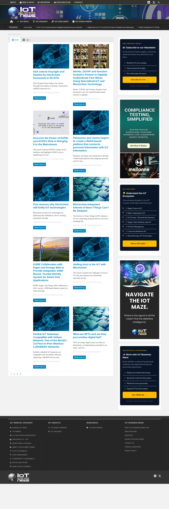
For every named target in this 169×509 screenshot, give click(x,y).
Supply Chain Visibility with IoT (138, 222)
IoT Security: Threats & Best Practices (140, 217)
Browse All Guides (140, 243)
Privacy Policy (131, 451)
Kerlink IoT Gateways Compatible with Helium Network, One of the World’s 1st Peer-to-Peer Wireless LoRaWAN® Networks (50, 340)
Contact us (129, 443)
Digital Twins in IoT (134, 208)
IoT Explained (61, 22)
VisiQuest (50, 485)
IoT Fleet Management (135, 227)
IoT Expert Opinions (59, 427)
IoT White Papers (83, 22)
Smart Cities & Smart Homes (23, 447)
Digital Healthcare (20, 462)
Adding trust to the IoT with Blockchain (89, 266)
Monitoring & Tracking (21, 443)
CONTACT (78, 2)
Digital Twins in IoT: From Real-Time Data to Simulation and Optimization (95, 27)
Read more (38, 98)
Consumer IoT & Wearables (23, 458)
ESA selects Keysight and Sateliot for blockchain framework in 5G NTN (48, 74)
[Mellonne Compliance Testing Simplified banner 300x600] (139, 139)
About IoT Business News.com (137, 427)
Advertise (129, 435)
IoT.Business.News (53, 93)
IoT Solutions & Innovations (24, 435)
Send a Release (131, 431)
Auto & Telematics (19, 451)
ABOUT (13, 2)
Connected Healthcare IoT (136, 231)
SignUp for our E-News (134, 439)
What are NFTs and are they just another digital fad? (89, 336)
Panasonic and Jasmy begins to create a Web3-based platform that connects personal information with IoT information (91, 144)
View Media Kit (139, 395)
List (27, 40)
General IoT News (19, 427)
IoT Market (16, 431)
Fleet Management (20, 455)
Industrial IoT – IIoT (20, 439)
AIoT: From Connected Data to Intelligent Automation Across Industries (44, 27)
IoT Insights (42, 22)
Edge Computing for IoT (135, 213)
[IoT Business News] (22, 12)
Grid (16, 40)
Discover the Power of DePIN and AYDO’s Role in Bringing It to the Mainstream (50, 141)
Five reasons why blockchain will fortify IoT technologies (51, 206)
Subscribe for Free (140, 80)
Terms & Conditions (133, 447)
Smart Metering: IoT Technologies (139, 236)
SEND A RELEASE (63, 2)
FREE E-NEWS (28, 2)
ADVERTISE (45, 2)
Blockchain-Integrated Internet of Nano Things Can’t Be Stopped (91, 207)
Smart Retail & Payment (21, 466)
